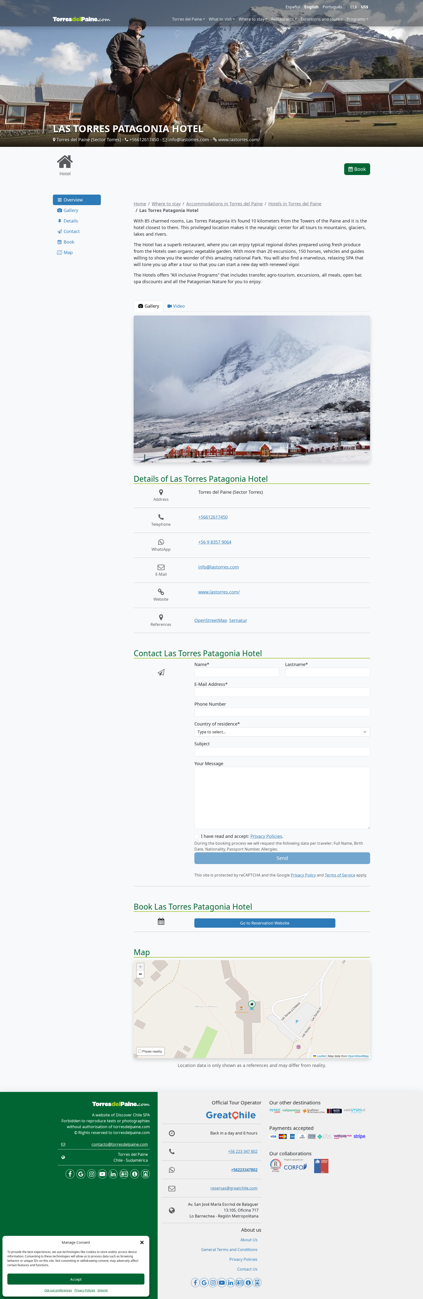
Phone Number (210, 704)
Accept (76, 1279)
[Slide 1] (203, 455)
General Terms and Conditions (229, 1249)
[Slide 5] (238, 455)
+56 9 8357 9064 (214, 542)
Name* (201, 664)
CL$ (353, 7)
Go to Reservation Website (264, 923)
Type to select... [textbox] (212, 732)
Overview (72, 200)
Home (140, 204)
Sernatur (238, 620)
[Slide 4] (230, 455)
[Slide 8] (265, 455)
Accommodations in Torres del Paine (224, 204)
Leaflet (321, 1056)
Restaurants (282, 19)
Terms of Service (340, 875)
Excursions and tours (320, 19)
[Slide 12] (300, 455)
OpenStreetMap (210, 620)
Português (332, 7)
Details (70, 221)
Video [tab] (178, 306)
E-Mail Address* (211, 684)
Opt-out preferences (58, 1290)
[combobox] (282, 732)
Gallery (70, 210)
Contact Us (247, 1269)
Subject (202, 744)
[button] (142, 1242)
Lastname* (296, 664)
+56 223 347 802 (243, 1151)
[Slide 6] (247, 455)
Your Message (208, 763)
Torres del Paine (187, 19)
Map (67, 252)
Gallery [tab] (151, 306)
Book (359, 169)
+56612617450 (143, 139)
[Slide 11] (291, 455)
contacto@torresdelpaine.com (120, 1144)
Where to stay (251, 19)
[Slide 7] (256, 455)
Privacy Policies (84, 1290)
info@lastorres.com (188, 139)
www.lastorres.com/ (238, 139)
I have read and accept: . (242, 836)
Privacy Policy (303, 875)
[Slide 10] (282, 455)
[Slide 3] (221, 455)
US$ (364, 7)
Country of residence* (217, 724)
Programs (356, 19)
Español (293, 7)
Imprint (103, 1290)
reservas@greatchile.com (234, 1188)
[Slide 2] (212, 455)
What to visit (220, 19)
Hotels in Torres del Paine (294, 204)
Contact (71, 231)
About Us (249, 1239)
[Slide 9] (274, 455)
